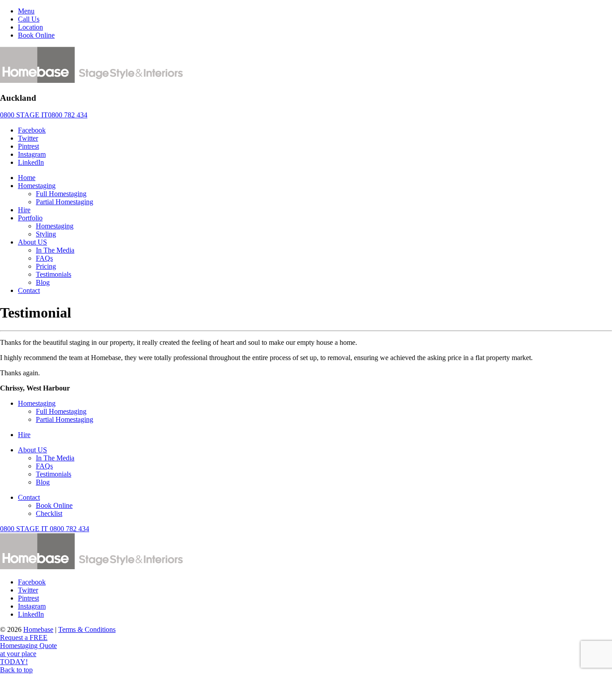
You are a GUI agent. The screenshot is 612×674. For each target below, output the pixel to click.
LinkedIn (31, 162)
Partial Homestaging (64, 202)
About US (32, 242)
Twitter (28, 138)
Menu (26, 11)
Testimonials (53, 274)
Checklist (49, 513)
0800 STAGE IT (44, 528)
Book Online (36, 35)
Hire (24, 210)
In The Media (55, 250)
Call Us (28, 19)
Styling (46, 234)
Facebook (32, 130)
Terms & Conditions (87, 629)
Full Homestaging (61, 193)
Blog (43, 282)
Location (30, 27)
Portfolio (30, 218)
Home (26, 177)
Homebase (38, 629)
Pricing (46, 266)
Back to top (16, 670)
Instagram (32, 154)
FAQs (44, 258)
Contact (29, 290)
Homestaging (37, 185)
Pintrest (28, 146)
